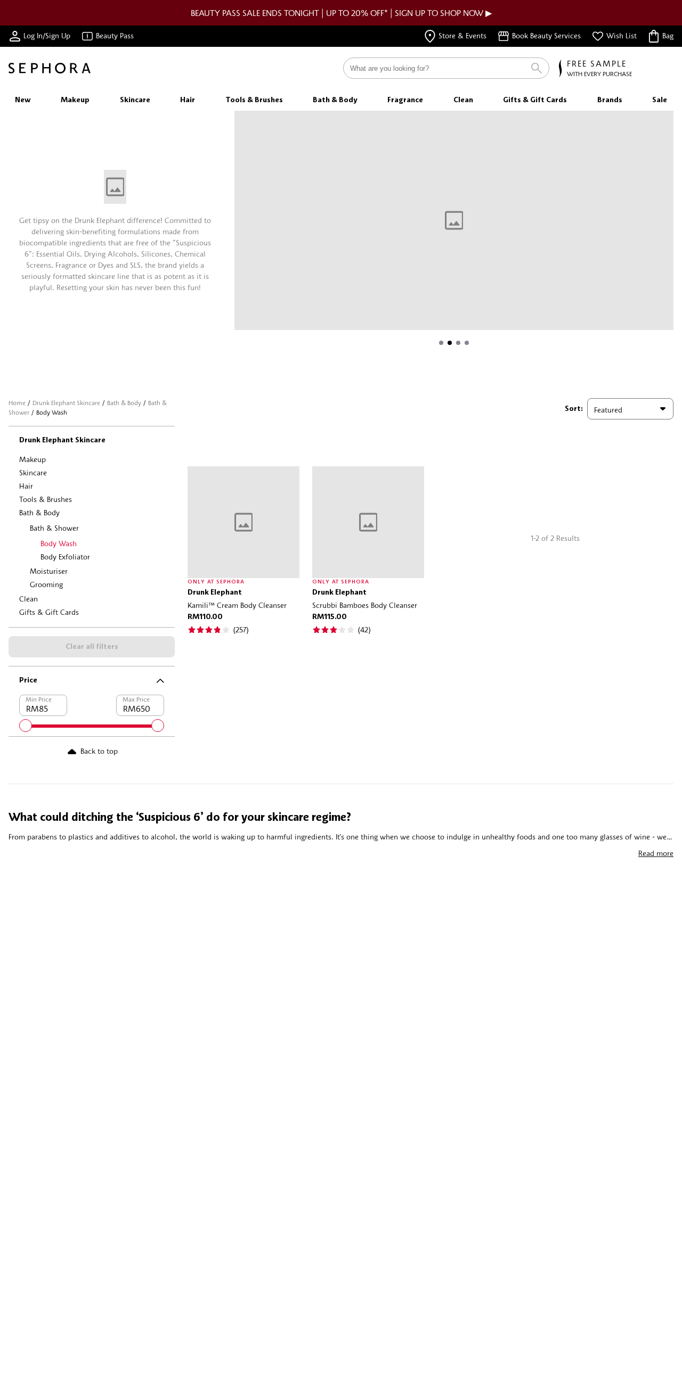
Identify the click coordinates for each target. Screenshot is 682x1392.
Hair (26, 485)
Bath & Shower (54, 527)
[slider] (25, 725)
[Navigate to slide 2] (449, 343)
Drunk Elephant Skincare (66, 403)
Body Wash (58, 543)
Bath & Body (124, 403)
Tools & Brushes (45, 499)
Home (17, 403)
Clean (28, 598)
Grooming (46, 584)
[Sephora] (50, 68)
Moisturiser (49, 570)
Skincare (33, 472)
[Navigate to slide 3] (458, 343)
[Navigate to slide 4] (466, 343)
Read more (655, 853)
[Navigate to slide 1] (441, 343)
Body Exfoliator (65, 556)
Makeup (32, 459)
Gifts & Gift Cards (49, 611)
